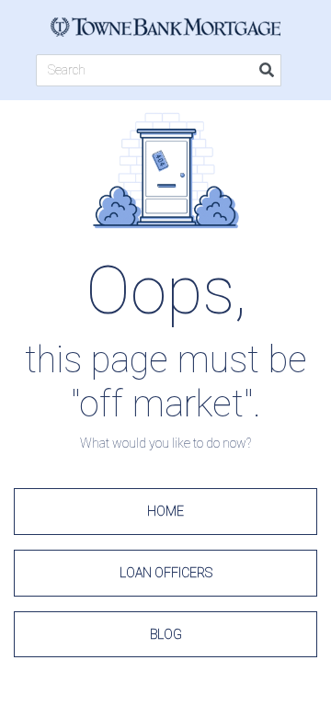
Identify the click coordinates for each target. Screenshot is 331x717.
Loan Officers (166, 572)
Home (165, 511)
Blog (166, 634)
